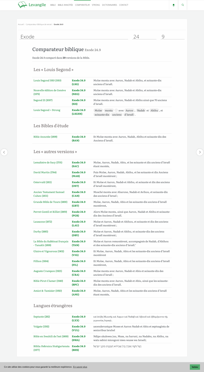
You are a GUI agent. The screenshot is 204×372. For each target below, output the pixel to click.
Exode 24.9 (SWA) (78, 338)
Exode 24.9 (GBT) (78, 203)
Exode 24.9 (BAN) (78, 138)
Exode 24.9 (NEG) (78, 92)
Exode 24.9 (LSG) (78, 82)
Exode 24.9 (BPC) (78, 282)
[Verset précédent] (4, 152)
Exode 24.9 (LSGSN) (78, 112)
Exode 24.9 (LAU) (78, 223)
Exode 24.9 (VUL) (78, 328)
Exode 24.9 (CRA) (78, 272)
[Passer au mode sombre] (173, 5)
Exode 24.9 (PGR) (78, 213)
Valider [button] (195, 367)
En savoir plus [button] (80, 367)
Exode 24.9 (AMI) (78, 292)
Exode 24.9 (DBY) (78, 233)
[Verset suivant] (199, 152)
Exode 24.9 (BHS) (78, 348)
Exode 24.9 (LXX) (78, 318)
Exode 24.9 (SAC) (78, 164)
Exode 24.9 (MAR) (78, 174)
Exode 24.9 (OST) (78, 184)
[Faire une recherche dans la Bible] (182, 5)
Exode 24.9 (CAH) (78, 194)
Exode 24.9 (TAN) (78, 243)
